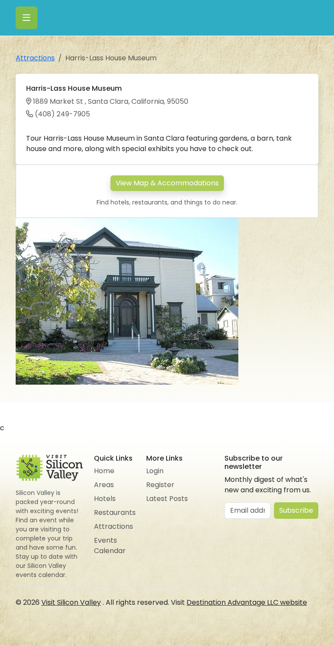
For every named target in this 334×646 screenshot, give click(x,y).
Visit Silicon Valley (71, 602)
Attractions (35, 58)
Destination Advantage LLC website (247, 602)
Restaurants (115, 512)
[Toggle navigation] (26, 18)
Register (160, 485)
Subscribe (296, 510)
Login (155, 471)
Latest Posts (167, 499)
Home (104, 471)
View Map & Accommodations (167, 183)
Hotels (105, 499)
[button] (230, 226)
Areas (104, 485)
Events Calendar (110, 545)
